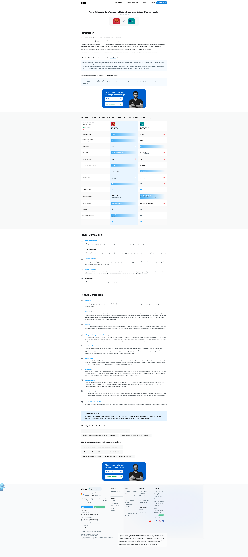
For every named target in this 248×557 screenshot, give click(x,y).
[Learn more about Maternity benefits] (95, 391)
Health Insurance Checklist (129, 501)
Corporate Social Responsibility (158, 511)
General (113, 510)
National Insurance (109, 75)
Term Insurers (157, 498)
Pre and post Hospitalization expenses (95, 345)
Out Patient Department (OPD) (93, 402)
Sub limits (87, 324)
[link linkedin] (156, 521)
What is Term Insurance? (142, 496)
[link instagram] (160, 521)
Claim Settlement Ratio (91, 240)
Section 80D (142, 509)
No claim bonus (89, 358)
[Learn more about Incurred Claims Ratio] (97, 250)
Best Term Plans (143, 502)
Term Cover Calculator (131, 516)
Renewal (156, 508)
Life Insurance (114, 503)
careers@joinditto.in (86, 527)
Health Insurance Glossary (158, 504)
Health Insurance (115, 491)
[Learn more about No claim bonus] (93, 358)
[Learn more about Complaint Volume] (95, 259)
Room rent (87, 311)
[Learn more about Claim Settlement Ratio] (98, 241)
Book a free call (88, 507)
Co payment (88, 300)
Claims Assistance (159, 501)
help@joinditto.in (94, 514)
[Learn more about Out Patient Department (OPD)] (101, 402)
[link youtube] (150, 521)
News (112, 508)
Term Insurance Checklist (129, 505)
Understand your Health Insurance (131, 492)
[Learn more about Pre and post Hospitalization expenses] (106, 346)
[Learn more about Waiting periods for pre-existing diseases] (108, 335)
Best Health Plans (144, 500)
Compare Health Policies (129, 510)
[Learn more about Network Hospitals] (95, 269)
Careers (159, 515)
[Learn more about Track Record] (92, 279)
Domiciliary (88, 369)
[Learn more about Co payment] (92, 301)
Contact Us (157, 517)
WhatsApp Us (100, 507)
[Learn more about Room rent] (91, 311)
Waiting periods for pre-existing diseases (96, 335)
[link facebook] (163, 521)
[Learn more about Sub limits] (90, 324)
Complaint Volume (90, 258)
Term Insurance (115, 494)
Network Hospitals (90, 269)
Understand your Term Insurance (131, 496)
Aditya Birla (113, 57)
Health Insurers (158, 496)
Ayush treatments (90, 380)
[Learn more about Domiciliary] (91, 369)
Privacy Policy (158, 494)
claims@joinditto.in (93, 519)
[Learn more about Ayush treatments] (95, 380)
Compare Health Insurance (124, 9)
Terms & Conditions (159, 491)
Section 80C (142, 512)
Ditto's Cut (154, 544)
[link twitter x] (153, 521)
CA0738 (111, 537)
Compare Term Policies (131, 513)
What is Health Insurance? (143, 492)
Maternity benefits (90, 391)
